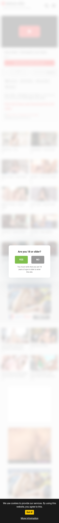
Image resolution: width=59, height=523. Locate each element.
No (37, 259)
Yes (21, 259)
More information (29, 518)
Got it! (29, 512)
